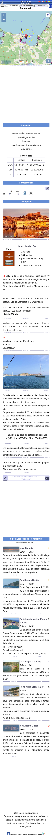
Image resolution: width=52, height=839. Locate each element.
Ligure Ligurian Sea (26, 137)
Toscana (26, 141)
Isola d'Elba (26, 149)
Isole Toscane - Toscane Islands (26, 145)
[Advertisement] (26, 93)
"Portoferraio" (26, 478)
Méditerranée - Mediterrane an (26, 133)
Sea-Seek (26, 1)
